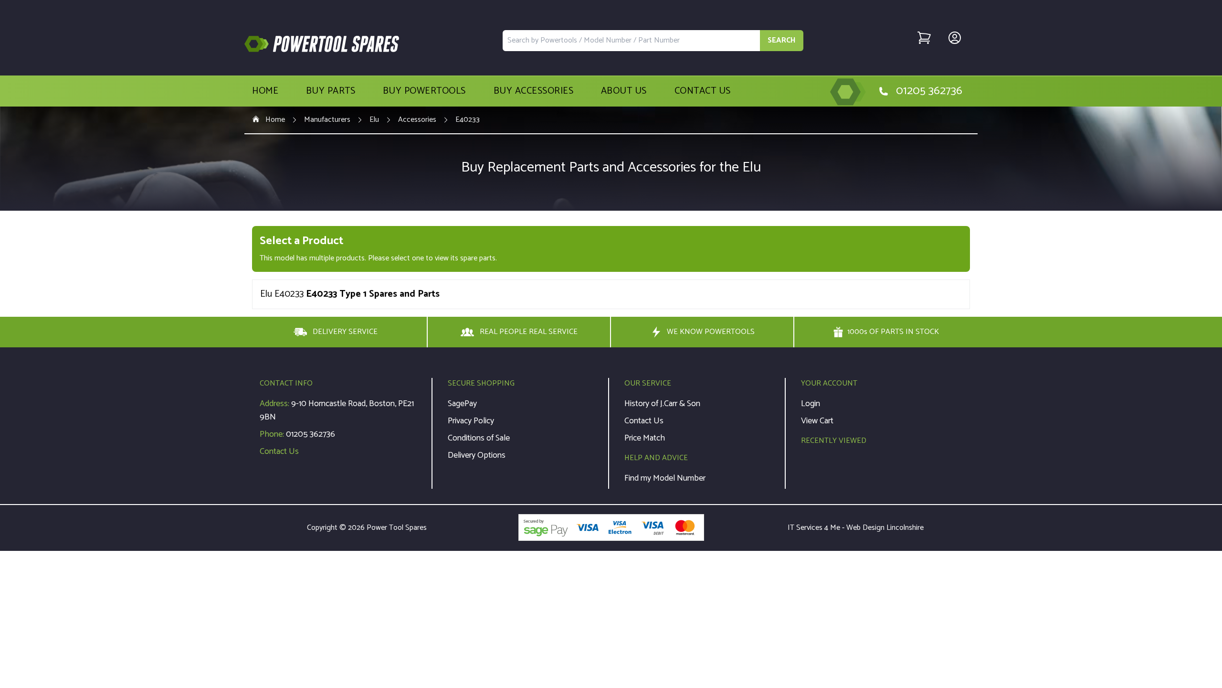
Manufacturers (327, 120)
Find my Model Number (665, 478)
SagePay (462, 404)
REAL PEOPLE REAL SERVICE (529, 331)
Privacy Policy (471, 421)
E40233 (467, 120)
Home (265, 91)
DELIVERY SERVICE (345, 331)
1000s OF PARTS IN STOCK (893, 332)
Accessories (417, 120)
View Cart (817, 421)
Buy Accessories (534, 91)
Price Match (644, 438)
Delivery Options (477, 455)
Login (810, 404)
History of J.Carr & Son (662, 404)
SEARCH (782, 40)
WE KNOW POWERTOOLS (711, 331)
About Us (624, 91)
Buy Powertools (424, 91)
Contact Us (702, 91)
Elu (374, 120)
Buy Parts (331, 91)
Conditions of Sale (479, 438)
